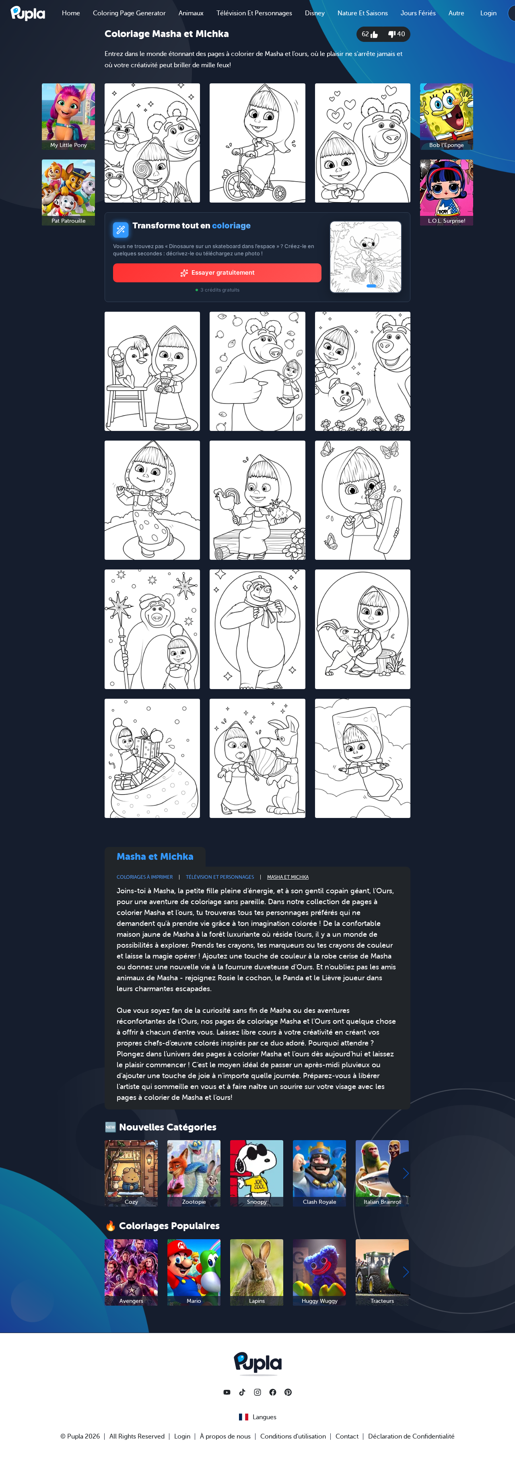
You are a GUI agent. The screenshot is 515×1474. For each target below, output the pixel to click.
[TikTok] (242, 1392)
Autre (456, 13)
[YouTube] (227, 1392)
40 (400, 34)
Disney (315, 13)
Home (71, 13)
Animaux (191, 13)
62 (366, 34)
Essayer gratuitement (223, 272)
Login (488, 13)
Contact (347, 1436)
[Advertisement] (68, 356)
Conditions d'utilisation (293, 1436)
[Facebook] (272, 1392)
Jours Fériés (418, 13)
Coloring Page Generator (129, 13)
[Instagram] (257, 1392)
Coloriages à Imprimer (145, 877)
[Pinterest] (288, 1392)
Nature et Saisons (363, 13)
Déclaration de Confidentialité (411, 1436)
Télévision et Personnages (254, 13)
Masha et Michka (288, 877)
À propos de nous (225, 1436)
